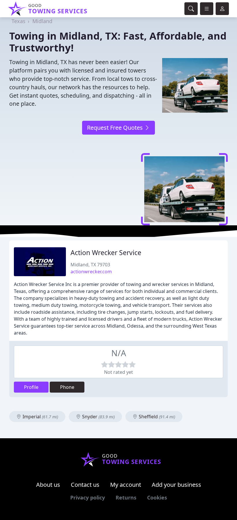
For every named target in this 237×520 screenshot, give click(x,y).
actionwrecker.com (91, 271)
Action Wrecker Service (106, 252)
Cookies (157, 497)
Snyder (98, 416)
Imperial (39, 416)
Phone (67, 387)
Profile (31, 387)
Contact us (85, 485)
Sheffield (156, 416)
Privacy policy (87, 497)
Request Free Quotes (115, 127)
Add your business (176, 485)
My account (125, 485)
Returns (126, 497)
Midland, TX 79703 (90, 264)
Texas (18, 21)
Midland (42, 21)
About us (48, 485)
